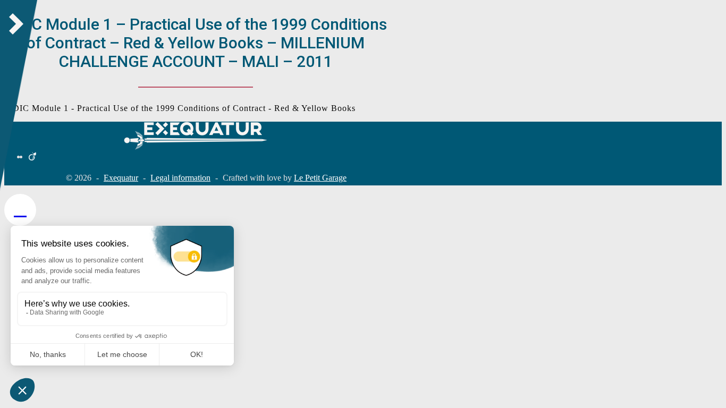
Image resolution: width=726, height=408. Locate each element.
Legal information (180, 177)
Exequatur (121, 177)
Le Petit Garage (320, 177)
